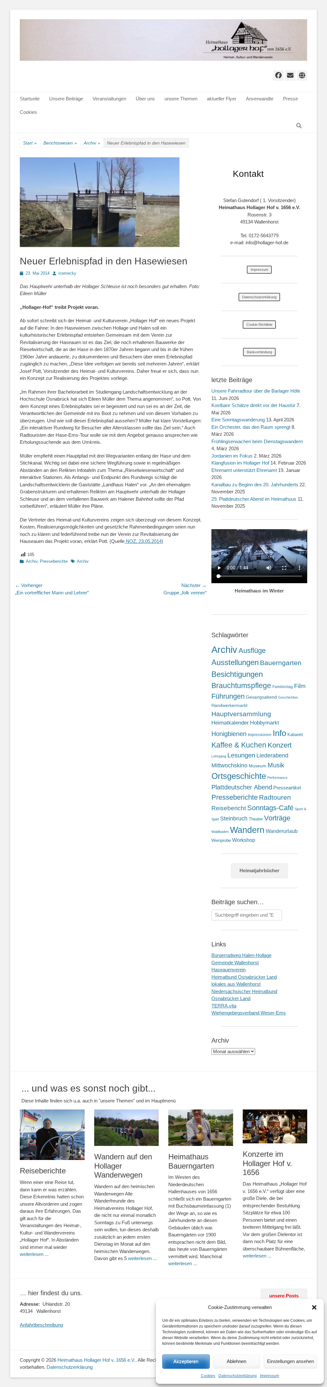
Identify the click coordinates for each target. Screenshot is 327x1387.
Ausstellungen (235, 662)
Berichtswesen (60, 142)
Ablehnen (236, 1361)
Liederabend (272, 755)
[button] (314, 1307)
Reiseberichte (43, 1170)
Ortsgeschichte (238, 776)
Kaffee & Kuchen (238, 745)
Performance (277, 778)
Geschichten (288, 697)
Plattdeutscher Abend (241, 787)
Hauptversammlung (241, 713)
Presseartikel (287, 787)
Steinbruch (233, 818)
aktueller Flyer (221, 98)
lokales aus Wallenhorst (236, 984)
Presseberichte (54, 561)
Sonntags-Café (270, 808)
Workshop (243, 840)
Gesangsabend (261, 697)
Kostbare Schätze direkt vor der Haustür (253, 405)
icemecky (67, 273)
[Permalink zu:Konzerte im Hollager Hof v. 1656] (275, 1126)
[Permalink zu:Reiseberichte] (52, 1134)
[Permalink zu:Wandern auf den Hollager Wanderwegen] (126, 1127)
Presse (290, 98)
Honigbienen (229, 733)
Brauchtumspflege (241, 685)
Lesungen (241, 755)
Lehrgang (218, 756)
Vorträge (277, 818)
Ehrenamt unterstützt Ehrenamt (244, 470)
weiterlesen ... (34, 1254)
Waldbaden (220, 832)
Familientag (282, 687)
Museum (257, 765)
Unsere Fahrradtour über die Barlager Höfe (255, 391)
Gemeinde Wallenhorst (235, 962)
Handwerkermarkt (229, 705)
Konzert (280, 745)
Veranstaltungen (109, 98)
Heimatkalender (230, 723)
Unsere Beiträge (66, 98)
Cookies (208, 1376)
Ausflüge (252, 650)
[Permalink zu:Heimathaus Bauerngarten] (200, 1127)
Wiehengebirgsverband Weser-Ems (248, 1012)
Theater (256, 819)
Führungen (228, 696)
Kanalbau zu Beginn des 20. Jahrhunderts (254, 484)
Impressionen (259, 735)
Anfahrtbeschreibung (41, 1325)
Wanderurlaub (282, 831)
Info (279, 733)
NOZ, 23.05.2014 (143, 541)
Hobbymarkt (264, 723)
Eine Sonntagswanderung (238, 419)
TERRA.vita (223, 1005)
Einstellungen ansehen (290, 1361)
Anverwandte (259, 98)
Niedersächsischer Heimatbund (244, 991)
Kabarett (295, 734)
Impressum (269, 1376)
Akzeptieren (185, 1361)
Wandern (247, 830)
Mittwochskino (229, 765)
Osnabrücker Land (230, 998)
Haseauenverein (228, 969)
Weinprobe (221, 840)
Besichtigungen (237, 674)
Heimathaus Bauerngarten (191, 1161)
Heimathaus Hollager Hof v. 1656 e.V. (96, 1360)
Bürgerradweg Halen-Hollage (241, 955)
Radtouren (275, 797)
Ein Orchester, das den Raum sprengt (250, 427)
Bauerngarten (280, 662)
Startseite (30, 98)
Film (300, 686)
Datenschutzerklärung (237, 1376)
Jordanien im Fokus (232, 455)
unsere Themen (180, 98)
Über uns (145, 98)
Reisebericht (228, 808)
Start (30, 142)
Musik (276, 765)
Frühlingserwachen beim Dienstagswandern (257, 441)
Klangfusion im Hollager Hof (240, 463)
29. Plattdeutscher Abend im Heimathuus (253, 499)
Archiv (92, 142)
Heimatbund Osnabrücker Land (244, 977)
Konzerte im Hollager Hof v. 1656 (267, 1163)
